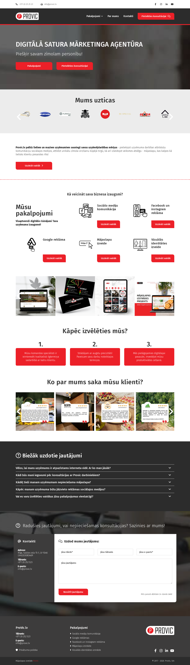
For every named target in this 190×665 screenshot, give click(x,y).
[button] (156, 16)
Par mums (113, 16)
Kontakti (128, 16)
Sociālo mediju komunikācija (85, 633)
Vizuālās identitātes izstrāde (85, 650)
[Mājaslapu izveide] (81, 245)
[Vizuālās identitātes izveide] (135, 245)
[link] (92, 16)
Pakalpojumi (93, 16)
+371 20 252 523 (25, 562)
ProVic (36, 661)
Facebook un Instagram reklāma (87, 642)
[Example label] (167, 651)
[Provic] (27, 16)
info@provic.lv (49, 4)
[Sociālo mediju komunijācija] (81, 211)
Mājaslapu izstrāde (80, 646)
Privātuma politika (27, 650)
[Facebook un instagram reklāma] (135, 211)
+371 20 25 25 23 (24, 4)
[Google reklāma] (27, 245)
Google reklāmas (79, 638)
